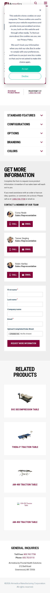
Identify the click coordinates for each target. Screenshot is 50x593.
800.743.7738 (30, 554)
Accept (25, 69)
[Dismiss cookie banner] (40, 10)
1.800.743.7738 (35, 93)
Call (14, 224)
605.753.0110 (28, 558)
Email (28, 224)
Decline (25, 76)
